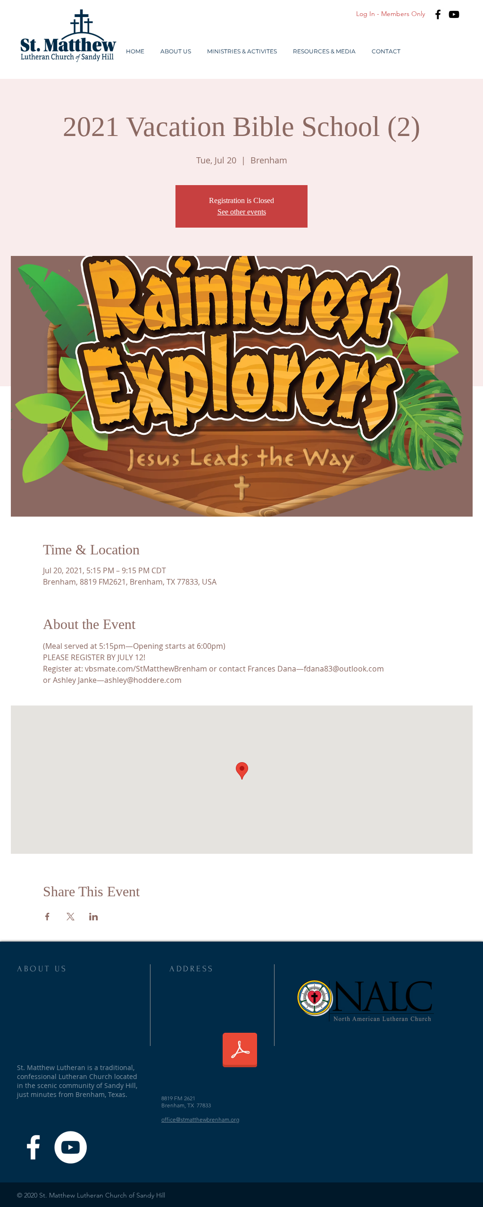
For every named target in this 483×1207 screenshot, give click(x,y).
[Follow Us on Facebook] (33, 1147)
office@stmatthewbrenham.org (200, 1119)
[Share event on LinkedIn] (93, 916)
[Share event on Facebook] (47, 916)
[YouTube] (454, 14)
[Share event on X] (70, 916)
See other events (241, 212)
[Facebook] (438, 14)
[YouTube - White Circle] (70, 1147)
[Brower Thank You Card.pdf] (239, 1051)
